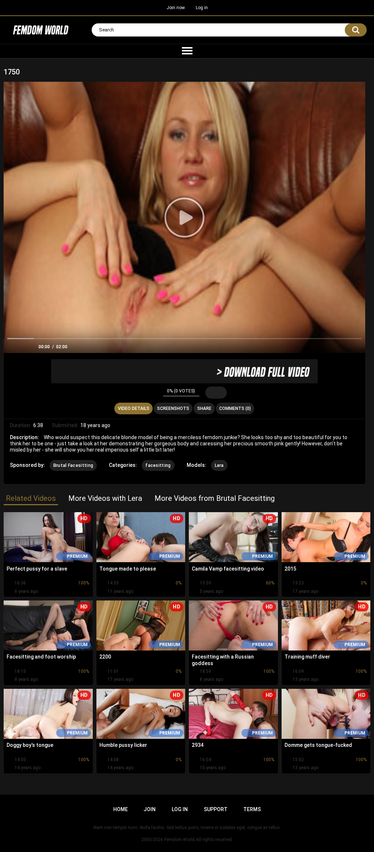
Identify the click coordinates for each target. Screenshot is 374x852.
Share (204, 408)
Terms (252, 809)
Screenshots (173, 408)
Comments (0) (235, 408)
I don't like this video (155, 392)
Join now (176, 7)
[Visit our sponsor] (184, 371)
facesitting (158, 465)
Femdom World (179, 839)
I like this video (146, 392)
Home (120, 809)
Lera (219, 465)
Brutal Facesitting (73, 465)
